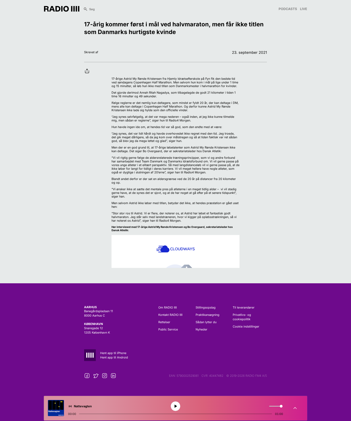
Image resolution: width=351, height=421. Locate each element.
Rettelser (164, 322)
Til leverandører (243, 307)
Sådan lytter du (206, 322)
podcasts (288, 9)
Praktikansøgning (207, 315)
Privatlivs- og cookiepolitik (242, 317)
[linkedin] (113, 376)
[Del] (87, 68)
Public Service (168, 329)
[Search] (179, 9)
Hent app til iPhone (113, 353)
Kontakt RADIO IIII (170, 315)
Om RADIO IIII (167, 307)
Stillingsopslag (206, 307)
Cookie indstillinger (246, 326)
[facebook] (87, 376)
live (303, 9)
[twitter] (96, 376)
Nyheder (201, 329)
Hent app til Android (114, 357)
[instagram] (104, 376)
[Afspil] (175, 406)
